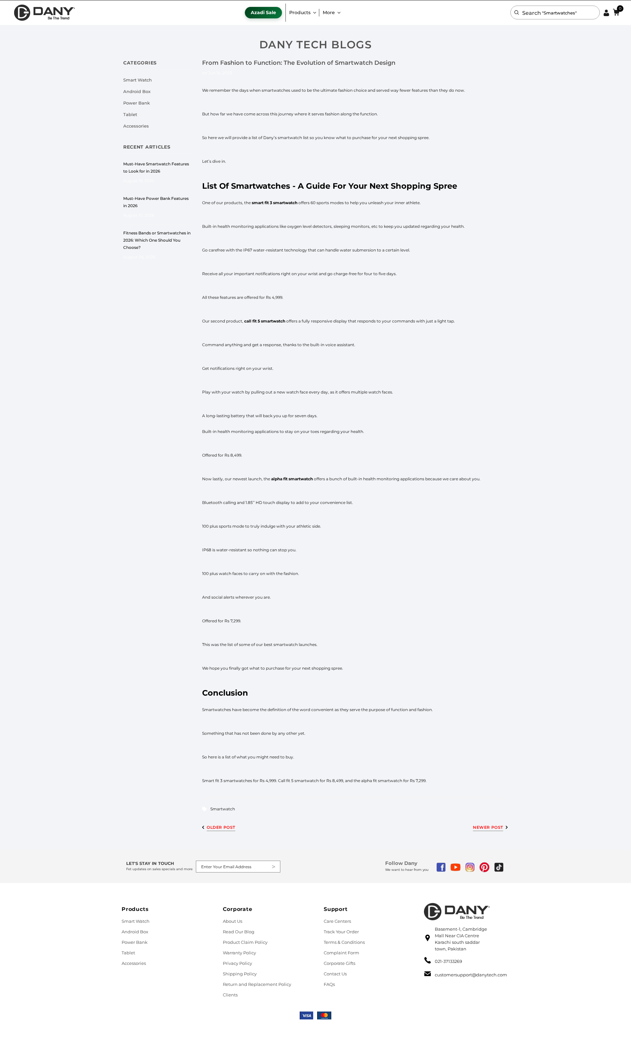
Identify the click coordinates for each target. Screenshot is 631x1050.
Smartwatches (260, 186)
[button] (516, 12)
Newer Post (488, 827)
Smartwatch (222, 808)
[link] (44, 12)
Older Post (221, 827)
